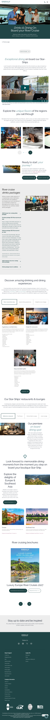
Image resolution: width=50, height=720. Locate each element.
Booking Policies (8, 671)
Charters (6, 685)
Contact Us (7, 655)
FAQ (5, 659)
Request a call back (42, 177)
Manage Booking (8, 657)
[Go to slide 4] (26, 152)
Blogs (27, 657)
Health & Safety (8, 661)
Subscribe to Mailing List (30, 659)
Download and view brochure (24, 597)
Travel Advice (7, 667)
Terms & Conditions (8, 692)
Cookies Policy (7, 696)
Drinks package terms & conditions (10, 266)
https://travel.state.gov (29, 716)
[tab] (9, 302)
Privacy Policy (7, 694)
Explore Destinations (9, 502)
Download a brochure (28, 177)
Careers (6, 687)
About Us (6, 681)
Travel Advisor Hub (8, 665)
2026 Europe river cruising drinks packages (9, 214)
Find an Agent (7, 669)
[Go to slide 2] (24, 152)
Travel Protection (8, 673)
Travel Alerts (7, 663)
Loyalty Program (8, 683)
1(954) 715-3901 (36, 171)
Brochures (28, 655)
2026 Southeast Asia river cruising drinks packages (10, 261)
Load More (24, 391)
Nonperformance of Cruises (10, 698)
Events (27, 661)
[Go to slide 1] (23, 152)
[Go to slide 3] (25, 152)
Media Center (7, 700)
